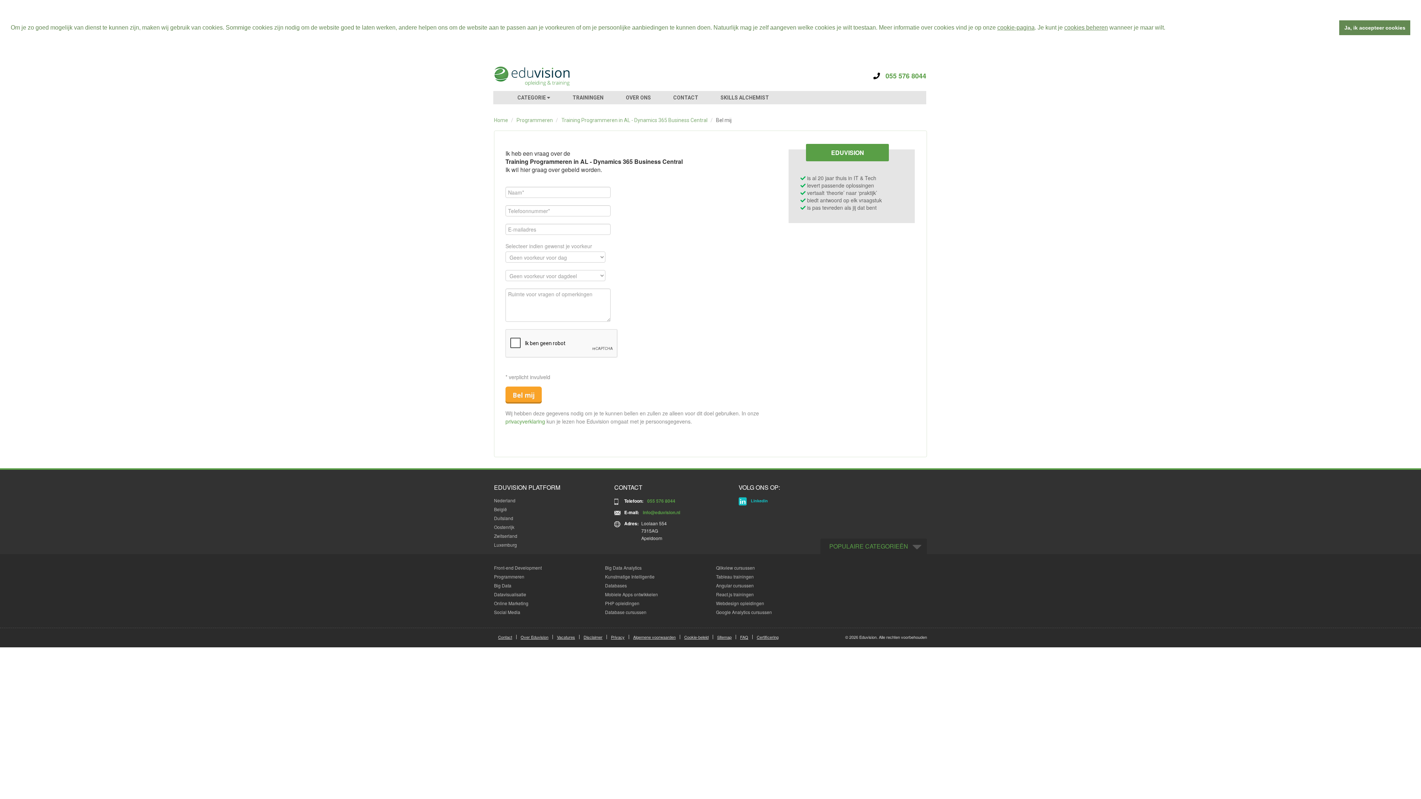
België (500, 509)
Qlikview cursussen (735, 567)
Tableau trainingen (735, 576)
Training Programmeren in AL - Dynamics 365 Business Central (634, 120)
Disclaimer (593, 637)
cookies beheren (1086, 27)
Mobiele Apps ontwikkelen (631, 594)
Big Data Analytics (623, 567)
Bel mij (524, 395)
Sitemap (724, 637)
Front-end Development (518, 567)
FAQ (744, 637)
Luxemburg (505, 545)
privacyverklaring (525, 421)
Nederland (504, 500)
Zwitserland (505, 536)
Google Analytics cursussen (744, 612)
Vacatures (566, 637)
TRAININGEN (588, 98)
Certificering (768, 637)
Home (501, 120)
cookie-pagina (1016, 27)
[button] (1168, 28)
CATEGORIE (532, 98)
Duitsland (503, 518)
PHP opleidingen (622, 603)
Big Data (502, 585)
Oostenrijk (504, 527)
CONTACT (685, 98)
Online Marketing (511, 603)
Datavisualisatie (510, 594)
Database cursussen (625, 612)
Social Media (507, 612)
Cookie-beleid (696, 637)
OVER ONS (638, 98)
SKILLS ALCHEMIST (744, 98)
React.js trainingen (735, 594)
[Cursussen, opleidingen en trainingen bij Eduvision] (531, 76)
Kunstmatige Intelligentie (630, 576)
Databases (616, 585)
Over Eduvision (534, 637)
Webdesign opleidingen (740, 603)
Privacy (618, 637)
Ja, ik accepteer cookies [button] (1374, 28)
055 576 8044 (903, 76)
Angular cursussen (735, 585)
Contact (505, 637)
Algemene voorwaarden (654, 637)
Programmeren (535, 120)
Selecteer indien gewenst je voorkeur (548, 246)
